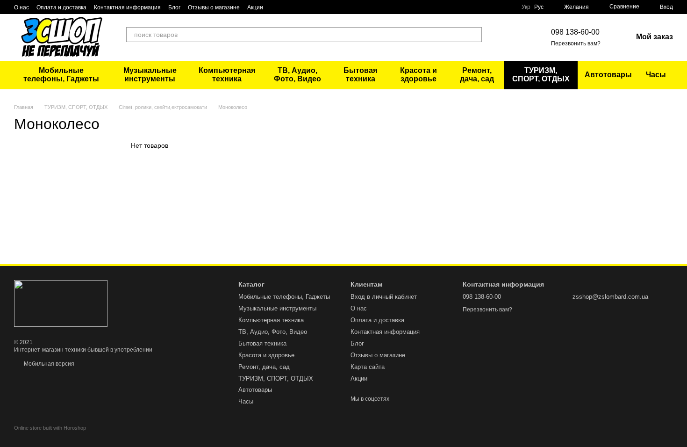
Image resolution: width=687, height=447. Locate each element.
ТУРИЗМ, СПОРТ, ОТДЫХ (541, 74)
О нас (21, 7)
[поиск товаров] (474, 34)
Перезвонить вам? (576, 43)
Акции (255, 7)
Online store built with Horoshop (50, 428)
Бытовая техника (360, 74)
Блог (174, 7)
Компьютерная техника (227, 74)
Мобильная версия (48, 363)
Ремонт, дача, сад (477, 74)
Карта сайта (368, 366)
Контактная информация (127, 7)
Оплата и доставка (61, 7)
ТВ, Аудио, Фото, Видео (297, 74)
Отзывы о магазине (214, 7)
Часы (656, 75)
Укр (526, 7)
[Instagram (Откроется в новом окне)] (515, 37)
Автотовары (608, 75)
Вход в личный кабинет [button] (384, 296)
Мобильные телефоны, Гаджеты (61, 74)
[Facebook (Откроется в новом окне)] (504, 37)
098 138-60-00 (575, 32)
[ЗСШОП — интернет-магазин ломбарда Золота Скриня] (60, 303)
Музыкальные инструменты (150, 74)
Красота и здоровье (418, 74)
